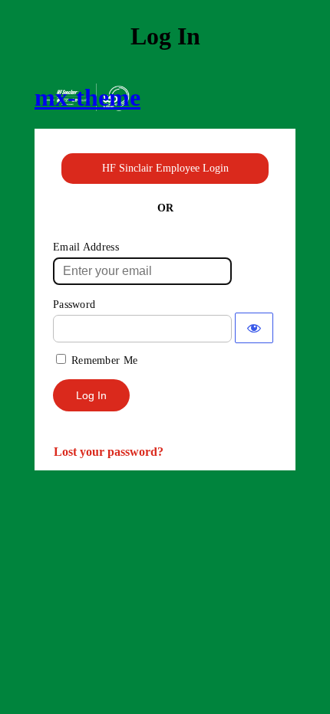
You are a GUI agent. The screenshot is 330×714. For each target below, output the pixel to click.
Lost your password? (108, 451)
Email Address (86, 247)
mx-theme (87, 97)
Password (74, 304)
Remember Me (104, 360)
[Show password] (254, 328)
